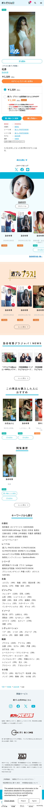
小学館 (14, 533)
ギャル (30, 607)
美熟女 (8, 618)
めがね (8, 586)
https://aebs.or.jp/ (6, 771)
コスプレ (9, 583)
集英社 (17, 127)
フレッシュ (10, 603)
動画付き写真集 (8, 568)
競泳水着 (34, 583)
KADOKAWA (28, 527)
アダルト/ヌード (24, 665)
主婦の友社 (6, 533)
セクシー (21, 141)
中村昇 (17, 139)
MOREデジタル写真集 (27, 551)
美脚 (7, 600)
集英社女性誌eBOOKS (30, 554)
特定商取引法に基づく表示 (11, 783)
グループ (31, 632)
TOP (3, 687)
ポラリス (35, 572)
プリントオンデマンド (11, 572)
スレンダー (10, 594)
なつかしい (23, 618)
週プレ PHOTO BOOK (22, 129)
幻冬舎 (30, 530)
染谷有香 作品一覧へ (35, 256)
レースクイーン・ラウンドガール (18, 653)
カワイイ (9, 621)
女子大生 (8, 649)
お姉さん (22, 614)
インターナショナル (13, 607)
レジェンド (10, 662)
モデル (19, 646)
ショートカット (23, 597)
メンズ (8, 676)
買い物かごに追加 (11, 118)
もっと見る (22, 327)
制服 (22, 583)
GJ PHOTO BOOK (9, 551)
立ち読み (22, 61)
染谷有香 (5, 72)
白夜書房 (18, 537)
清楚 (7, 624)
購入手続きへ (32, 118)
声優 (32, 646)
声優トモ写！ (26, 572)
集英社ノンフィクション (12, 557)
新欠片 (5, 537)
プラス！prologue (26, 565)
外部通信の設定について (30, 783)
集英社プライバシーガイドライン (23, 779)
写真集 (9, 687)
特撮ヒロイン (32, 659)
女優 (7, 646)
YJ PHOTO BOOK (28, 548)
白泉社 (11, 537)
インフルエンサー (12, 659)
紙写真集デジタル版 (10, 565)
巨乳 (25, 594)
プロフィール (22, 206)
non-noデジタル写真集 (11, 554)
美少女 (8, 614)
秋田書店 (5, 527)
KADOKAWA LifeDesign (11, 530)
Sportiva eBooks (29, 557)
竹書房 (30, 533)
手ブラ (8, 673)
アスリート (9, 665)
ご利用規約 (6, 779)
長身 (10, 141)
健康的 (31, 600)
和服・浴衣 (23, 586)
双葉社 (25, 537)
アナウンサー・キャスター (15, 656)
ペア (7, 632)
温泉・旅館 (22, 635)
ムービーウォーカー (10, 540)
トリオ (18, 632)
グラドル (15, 141)
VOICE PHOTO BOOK (24, 568)
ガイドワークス (16, 527)
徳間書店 (37, 533)
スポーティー (27, 603)
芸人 (23, 662)
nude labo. (6, 575)
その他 (31, 676)
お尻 (6, 141)
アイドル (25, 643)
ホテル (7, 635)
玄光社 (24, 530)
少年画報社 (22, 533)
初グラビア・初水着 (26, 673)
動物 (20, 676)
